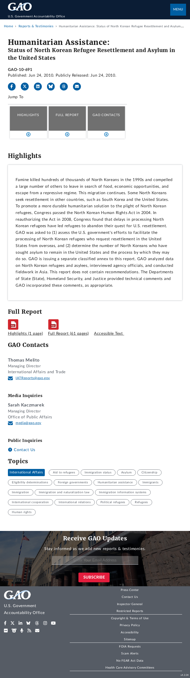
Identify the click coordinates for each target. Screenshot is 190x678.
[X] (27, 87)
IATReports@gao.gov (33, 378)
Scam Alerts (129, 653)
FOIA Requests (130, 646)
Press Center (130, 589)
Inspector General (130, 604)
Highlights (28, 115)
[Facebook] (14, 87)
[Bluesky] (53, 87)
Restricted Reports (130, 611)
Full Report (67, 115)
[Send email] (79, 87)
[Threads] (66, 87)
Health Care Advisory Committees (129, 667)
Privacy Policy (130, 625)
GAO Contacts (106, 115)
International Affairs (26, 472)
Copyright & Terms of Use (130, 618)
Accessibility (130, 632)
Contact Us (24, 450)
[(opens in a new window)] (5, 623)
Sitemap (130, 639)
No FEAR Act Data (129, 660)
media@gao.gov (28, 423)
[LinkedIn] (40, 87)
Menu (178, 9)
